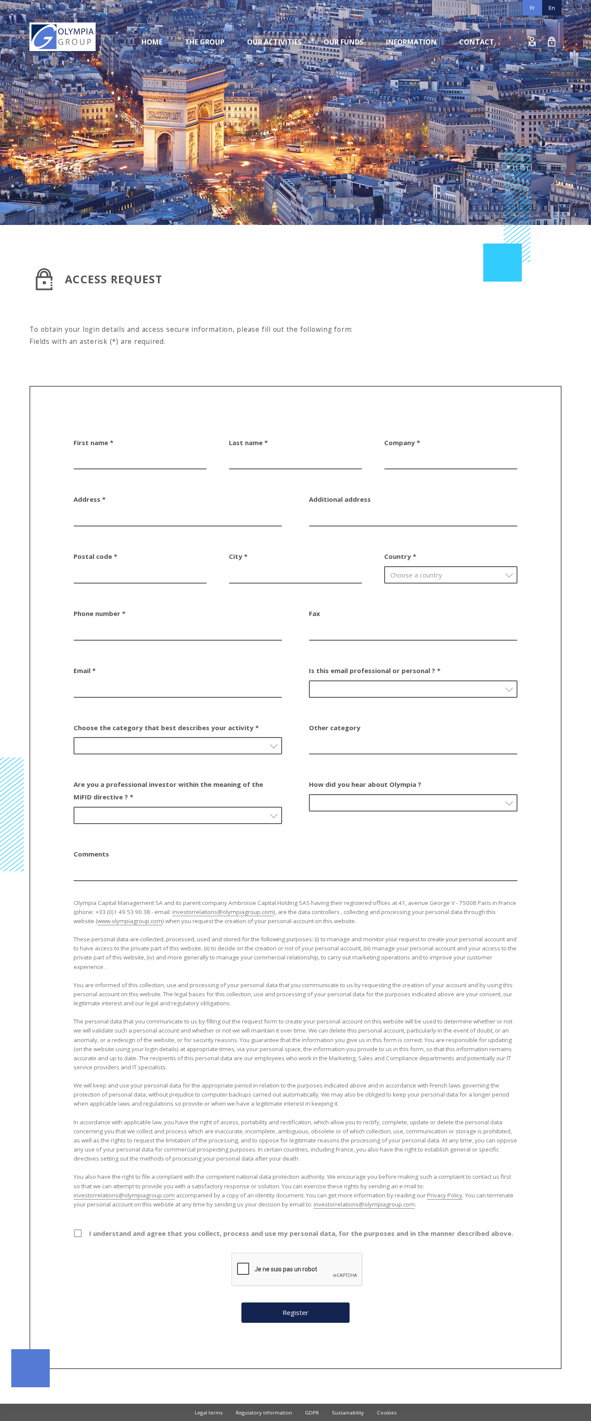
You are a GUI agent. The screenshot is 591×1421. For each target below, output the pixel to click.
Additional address (340, 499)
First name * (93, 442)
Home (151, 42)
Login (532, 41)
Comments (91, 854)
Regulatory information (264, 1412)
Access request (552, 41)
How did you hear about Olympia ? (365, 784)
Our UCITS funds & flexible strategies (295, 78)
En (552, 8)
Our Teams (202, 78)
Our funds (343, 42)
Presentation (204, 61)
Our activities (274, 42)
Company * (402, 442)
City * (238, 556)
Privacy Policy (445, 1195)
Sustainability (348, 1412)
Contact (476, 42)
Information (411, 42)
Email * (85, 670)
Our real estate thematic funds (288, 61)
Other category (334, 727)
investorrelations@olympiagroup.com (222, 912)
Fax (314, 613)
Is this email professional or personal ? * (374, 670)
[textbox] (453, 575)
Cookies (387, 1412)
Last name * (248, 442)
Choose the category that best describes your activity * (166, 727)
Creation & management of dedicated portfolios (309, 96)
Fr (532, 8)
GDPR (312, 1412)
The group (205, 42)
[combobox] (450, 575)
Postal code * (95, 556)
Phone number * (99, 613)
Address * (90, 499)
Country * (400, 556)
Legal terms (209, 1412)
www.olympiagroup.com (129, 921)
